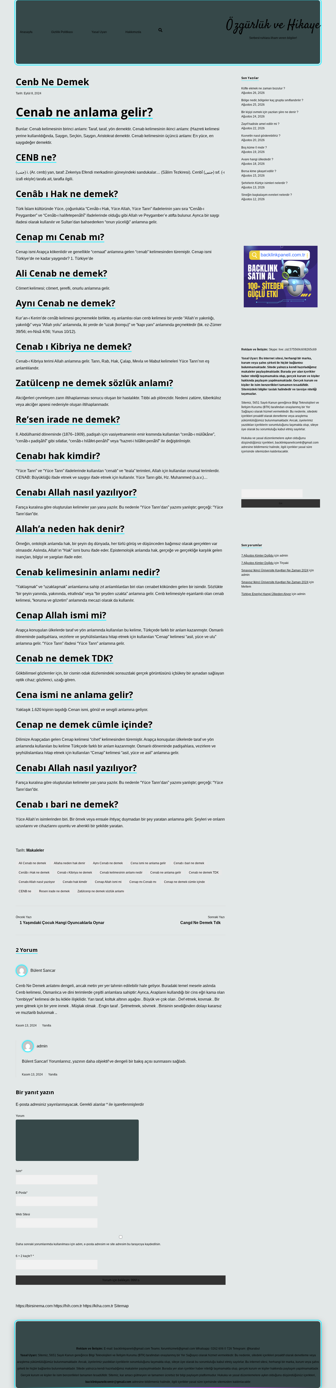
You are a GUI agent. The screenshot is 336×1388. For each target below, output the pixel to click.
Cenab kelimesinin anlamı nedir (121, 872)
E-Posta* (22, 1192)
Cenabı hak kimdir (75, 882)
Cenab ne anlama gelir (165, 872)
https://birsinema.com (34, 1306)
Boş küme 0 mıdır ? (254, 147)
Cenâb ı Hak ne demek (34, 872)
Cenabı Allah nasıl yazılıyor (37, 882)
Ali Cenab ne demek (32, 863)
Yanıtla (46, 1025)
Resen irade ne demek (54, 891)
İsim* (19, 1171)
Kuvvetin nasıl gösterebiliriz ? (260, 135)
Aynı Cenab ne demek (108, 863)
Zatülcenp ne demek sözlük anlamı (100, 891)
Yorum (20, 1116)
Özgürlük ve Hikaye (273, 25)
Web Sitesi (23, 1214)
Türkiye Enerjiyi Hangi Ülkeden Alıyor (266, 594)
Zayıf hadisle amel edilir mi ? (260, 124)
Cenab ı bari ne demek (189, 863)
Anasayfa (26, 32)
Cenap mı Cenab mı (142, 882)
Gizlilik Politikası (62, 32)
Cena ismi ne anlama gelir (148, 863)
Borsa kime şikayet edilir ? (258, 171)
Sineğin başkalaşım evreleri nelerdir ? (266, 195)
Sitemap (121, 1306)
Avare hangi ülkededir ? (257, 159)
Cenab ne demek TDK (204, 872)
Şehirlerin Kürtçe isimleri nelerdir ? (264, 183)
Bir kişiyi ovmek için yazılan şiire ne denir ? (269, 112)
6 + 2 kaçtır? (25, 1256)
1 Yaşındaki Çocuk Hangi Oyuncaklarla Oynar (62, 923)
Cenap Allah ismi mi (108, 882)
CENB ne (25, 891)
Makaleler (35, 850)
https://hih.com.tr (68, 1306)
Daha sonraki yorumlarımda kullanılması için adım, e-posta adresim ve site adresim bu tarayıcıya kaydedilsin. (88, 1244)
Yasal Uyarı (99, 32)
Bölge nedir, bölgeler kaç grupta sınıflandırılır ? (272, 100)
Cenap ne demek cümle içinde (184, 882)
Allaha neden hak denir (69, 863)
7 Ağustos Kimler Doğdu (257, 555)
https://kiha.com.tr (98, 1306)
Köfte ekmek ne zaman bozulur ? (263, 88)
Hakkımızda (133, 32)
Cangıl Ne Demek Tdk (200, 923)
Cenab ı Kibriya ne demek (74, 872)
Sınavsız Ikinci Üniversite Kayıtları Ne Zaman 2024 (274, 570)
